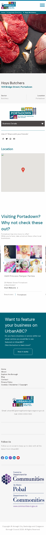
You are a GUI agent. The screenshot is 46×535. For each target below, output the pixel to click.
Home (3, 369)
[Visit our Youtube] (18, 458)
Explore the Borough (9, 374)
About (3, 372)
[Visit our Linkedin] (14, 458)
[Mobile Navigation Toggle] (42, 6)
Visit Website (10, 288)
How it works (23, 352)
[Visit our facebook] (3, 139)
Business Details (10, 123)
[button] (23, 170)
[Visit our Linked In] (10, 139)
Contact (4, 379)
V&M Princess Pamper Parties (19, 276)
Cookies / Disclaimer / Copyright (14, 385)
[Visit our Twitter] (7, 139)
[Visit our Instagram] (10, 458)
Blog (3, 377)
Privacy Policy (6, 382)
